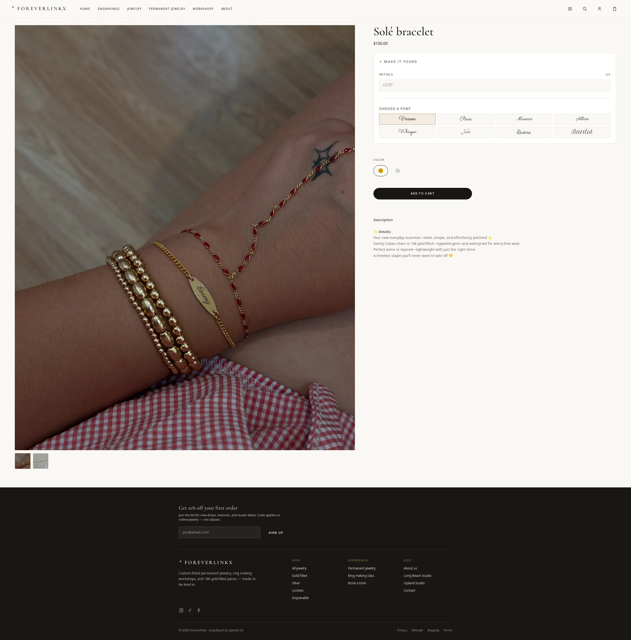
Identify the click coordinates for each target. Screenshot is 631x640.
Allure (582, 119)
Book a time (357, 583)
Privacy (402, 630)
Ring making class (361, 575)
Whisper (407, 132)
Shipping (433, 630)
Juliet (465, 132)
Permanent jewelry (362, 568)
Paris (466, 119)
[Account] (599, 8)
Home (85, 9)
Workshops (203, 9)
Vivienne (407, 119)
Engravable (300, 598)
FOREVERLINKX (39, 8)
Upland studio (414, 583)
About (227, 9)
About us (410, 568)
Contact (409, 590)
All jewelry (299, 568)
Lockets (297, 590)
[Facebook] (198, 610)
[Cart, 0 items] (614, 8)
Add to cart (423, 193)
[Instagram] (181, 610)
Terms (448, 630)
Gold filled (299, 575)
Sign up (276, 532)
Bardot (582, 131)
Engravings (109, 9)
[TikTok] (189, 610)
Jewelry (134, 9)
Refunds (417, 630)
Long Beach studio (417, 575)
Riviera (524, 131)
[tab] (23, 461)
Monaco (524, 119)
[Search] (584, 8)
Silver (296, 583)
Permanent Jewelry (167, 9)
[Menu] (569, 8)
